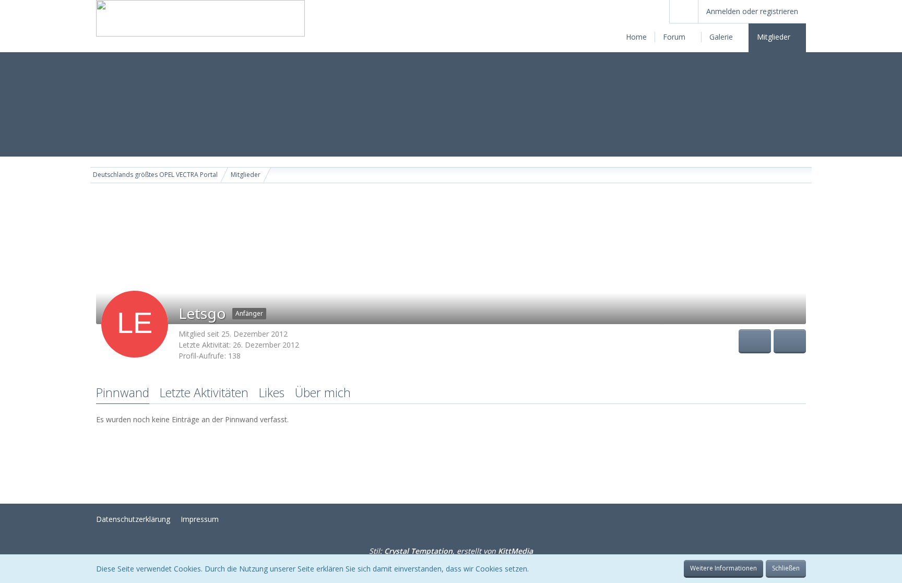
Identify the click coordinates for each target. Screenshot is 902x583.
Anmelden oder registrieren (752, 11)
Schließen (786, 568)
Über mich (323, 392)
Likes (271, 392)
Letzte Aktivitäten (204, 392)
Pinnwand (122, 392)
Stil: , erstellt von (451, 551)
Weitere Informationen (723, 568)
